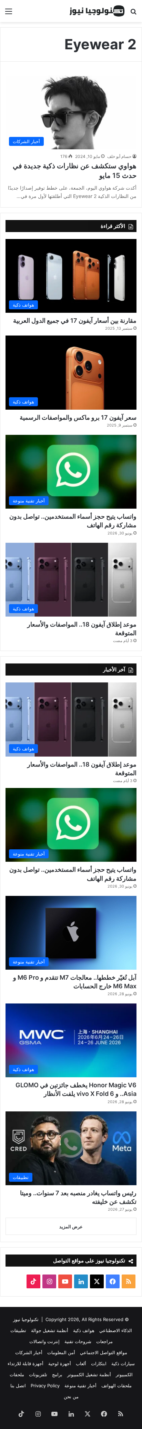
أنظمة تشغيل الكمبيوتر (89, 1374)
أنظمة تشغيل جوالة (49, 1330)
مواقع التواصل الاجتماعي (103, 1352)
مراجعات (104, 1341)
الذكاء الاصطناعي (115, 1330)
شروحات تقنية (77, 1341)
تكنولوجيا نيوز (26, 1319)
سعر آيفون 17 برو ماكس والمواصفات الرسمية (78, 417)
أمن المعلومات (61, 1352)
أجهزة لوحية (59, 1363)
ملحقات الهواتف (116, 1385)
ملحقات (17, 1374)
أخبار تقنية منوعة (80, 1385)
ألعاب (81, 1363)
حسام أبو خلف (119, 156)
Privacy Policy (45, 1385)
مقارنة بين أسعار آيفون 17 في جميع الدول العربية (74, 320)
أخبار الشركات (28, 1352)
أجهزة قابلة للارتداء (25, 1363)
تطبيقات (18, 1330)
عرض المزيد (71, 1226)
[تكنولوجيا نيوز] (97, 11)
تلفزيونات (38, 1374)
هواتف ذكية (83, 1330)
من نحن (71, 1396)
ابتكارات (98, 1363)
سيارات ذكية (123, 1363)
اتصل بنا (18, 1385)
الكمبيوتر (124, 1374)
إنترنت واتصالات (44, 1341)
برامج (57, 1374)
